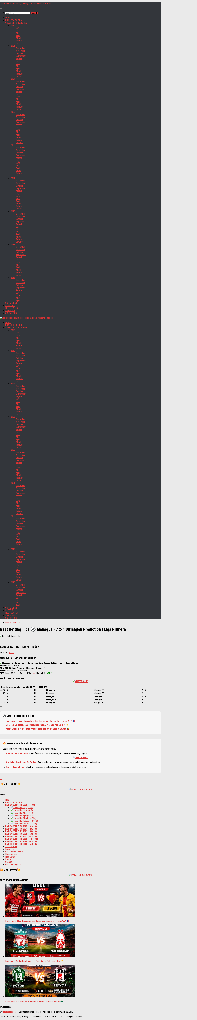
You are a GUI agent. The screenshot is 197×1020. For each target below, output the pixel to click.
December (20, 48)
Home (7, 800)
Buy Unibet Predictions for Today (21, 762)
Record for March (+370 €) (24, 818)
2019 (13, 244)
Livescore (9, 849)
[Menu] (1, 8)
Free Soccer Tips (12, 622)
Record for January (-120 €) (25, 823)
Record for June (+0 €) (23, 810)
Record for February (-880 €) (25, 821)
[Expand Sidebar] (1, 779)
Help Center (10, 857)
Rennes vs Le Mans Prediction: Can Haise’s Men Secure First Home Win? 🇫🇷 (40, 721)
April (18, 35)
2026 (13, 25)
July (17, 28)
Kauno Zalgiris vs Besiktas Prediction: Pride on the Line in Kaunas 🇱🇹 (37, 729)
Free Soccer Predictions (17, 753)
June (18, 30)
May (18, 33)
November (20, 51)
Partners (9, 859)
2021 (13, 178)
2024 (13, 79)
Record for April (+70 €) (23, 815)
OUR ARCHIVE (11, 303)
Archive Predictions (15, 767)
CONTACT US (11, 313)
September (21, 56)
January (19, 43)
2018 (13, 277)
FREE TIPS (10, 305)
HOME (8, 17)
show (11, 652)
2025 (13, 45)
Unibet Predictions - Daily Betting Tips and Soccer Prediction (25, 3)
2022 (13, 145)
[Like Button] (1, 706)
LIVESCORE (10, 310)
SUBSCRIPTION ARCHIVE (16, 23)
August (19, 58)
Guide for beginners (13, 864)
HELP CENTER (11, 308)
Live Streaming (11, 854)
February (19, 40)
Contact (8, 862)
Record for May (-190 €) (23, 813)
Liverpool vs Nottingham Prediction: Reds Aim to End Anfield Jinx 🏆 (37, 725)
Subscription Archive (14, 851)
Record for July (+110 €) (23, 807)
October (19, 53)
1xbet (33, 673)
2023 (13, 112)
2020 (13, 211)
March (18, 38)
